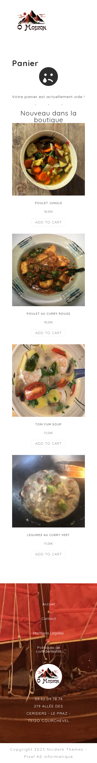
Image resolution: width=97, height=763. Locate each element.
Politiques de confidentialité (48, 649)
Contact (48, 618)
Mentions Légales (48, 633)
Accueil (48, 604)
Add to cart (48, 222)
